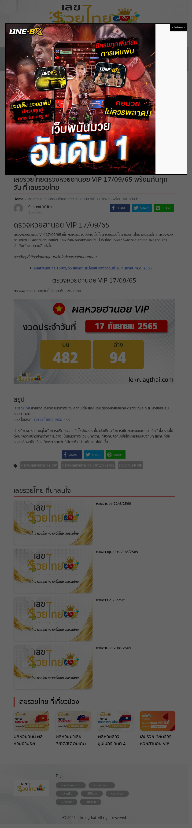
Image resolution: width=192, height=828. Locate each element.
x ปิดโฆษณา (178, 27)
